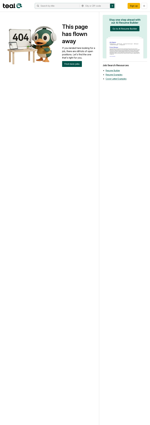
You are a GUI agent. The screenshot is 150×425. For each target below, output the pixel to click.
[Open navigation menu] (144, 6)
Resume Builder (113, 70)
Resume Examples (114, 74)
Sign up (134, 6)
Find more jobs (72, 64)
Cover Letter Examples (116, 78)
